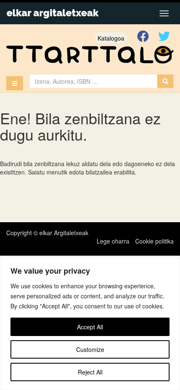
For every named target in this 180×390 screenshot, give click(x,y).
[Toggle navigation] (164, 13)
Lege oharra (113, 241)
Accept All (90, 327)
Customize (90, 349)
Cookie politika (154, 241)
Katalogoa (111, 38)
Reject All (90, 372)
